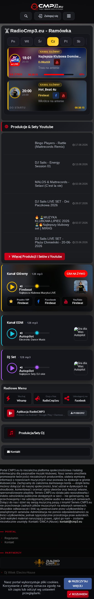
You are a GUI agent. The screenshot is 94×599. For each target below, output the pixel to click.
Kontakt (9, 542)
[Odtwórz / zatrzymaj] (12, 287)
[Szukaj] (26, 16)
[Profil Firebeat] (15, 92)
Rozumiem (79, 594)
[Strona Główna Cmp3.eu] (47, 6)
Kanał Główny (24, 273)
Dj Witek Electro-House (19, 572)
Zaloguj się (51, 16)
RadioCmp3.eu (27, 30)
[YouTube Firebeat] (63, 95)
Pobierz (78, 413)
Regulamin (11, 538)
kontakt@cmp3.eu (71, 521)
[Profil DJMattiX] (15, 59)
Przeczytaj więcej (80, 583)
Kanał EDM (22, 322)
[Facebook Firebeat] (56, 95)
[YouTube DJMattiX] (57, 62)
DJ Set (19, 357)
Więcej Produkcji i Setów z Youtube (37, 256)
